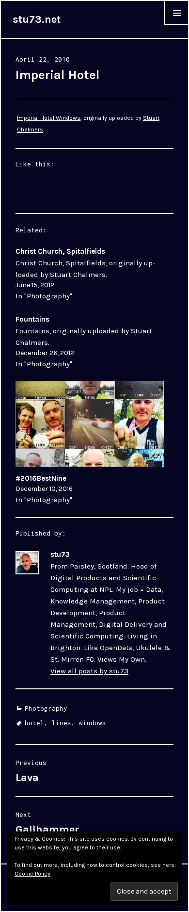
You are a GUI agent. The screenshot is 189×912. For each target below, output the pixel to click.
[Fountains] (90, 341)
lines (61, 723)
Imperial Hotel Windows (48, 117)
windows (92, 723)
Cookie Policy (32, 873)
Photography (46, 708)
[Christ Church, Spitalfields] (90, 273)
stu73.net (37, 19)
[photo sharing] (95, 99)
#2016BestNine (41, 478)
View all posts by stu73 (89, 671)
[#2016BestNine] (90, 423)
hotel (34, 723)
